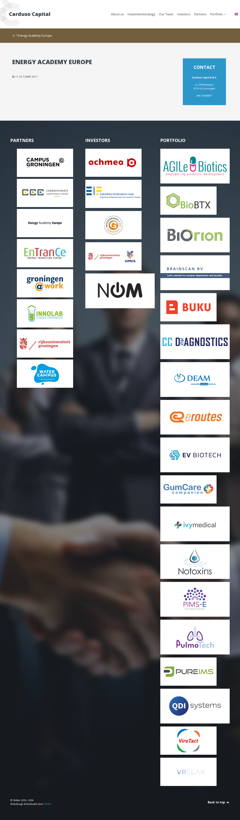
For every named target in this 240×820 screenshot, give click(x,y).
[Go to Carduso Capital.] (13, 35)
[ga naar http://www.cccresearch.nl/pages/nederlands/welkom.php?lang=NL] (45, 193)
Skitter (47, 804)
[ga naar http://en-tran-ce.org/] (45, 253)
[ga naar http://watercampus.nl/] (45, 373)
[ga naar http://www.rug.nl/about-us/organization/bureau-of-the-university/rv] (45, 343)
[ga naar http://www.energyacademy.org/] (45, 223)
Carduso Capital (29, 13)
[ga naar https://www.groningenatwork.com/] (45, 283)
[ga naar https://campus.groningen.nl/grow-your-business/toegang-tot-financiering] (45, 162)
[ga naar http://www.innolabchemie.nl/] (45, 313)
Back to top (217, 802)
